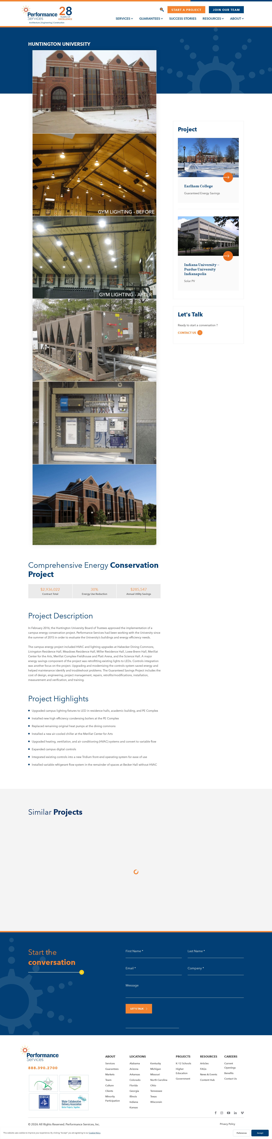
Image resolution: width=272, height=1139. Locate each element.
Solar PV (189, 281)
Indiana (134, 1101)
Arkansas (135, 1074)
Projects (183, 1056)
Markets (109, 1074)
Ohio (153, 1085)
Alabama (135, 1063)
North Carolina (158, 1079)
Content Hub (207, 1079)
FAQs (203, 1068)
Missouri (155, 1074)
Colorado (135, 1079)
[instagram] (221, 1113)
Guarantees (149, 18)
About (235, 18)
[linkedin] (235, 1113)
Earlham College (198, 186)
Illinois (133, 1096)
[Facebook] (215, 1113)
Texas (153, 1096)
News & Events (208, 1074)
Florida (134, 1085)
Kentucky (155, 1063)
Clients (109, 1090)
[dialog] (162, 10)
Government (183, 1078)
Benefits (228, 1073)
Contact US (187, 332)
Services (123, 18)
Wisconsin (156, 1101)
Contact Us (230, 1078)
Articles (204, 1063)
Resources (212, 18)
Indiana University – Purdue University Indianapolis (201, 269)
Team (108, 1079)
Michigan (155, 1068)
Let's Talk (137, 1008)
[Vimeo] (242, 1113)
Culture (109, 1085)
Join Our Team (226, 9)
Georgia (134, 1090)
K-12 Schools (183, 1063)
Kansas (134, 1107)
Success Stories (182, 18)
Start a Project (186, 9)
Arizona (134, 1068)
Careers (230, 1056)
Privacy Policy (227, 1123)
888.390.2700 (43, 1068)
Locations (138, 1056)
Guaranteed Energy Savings (202, 193)
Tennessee (156, 1090)
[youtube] (228, 1113)
